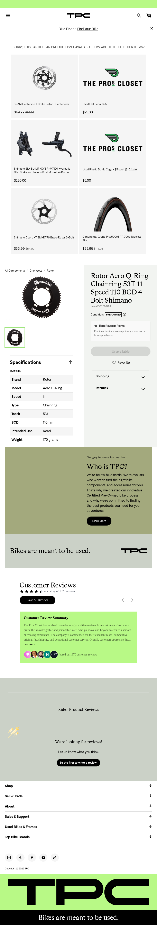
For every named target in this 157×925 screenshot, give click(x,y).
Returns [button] (102, 388)
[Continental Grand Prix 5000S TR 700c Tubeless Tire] (113, 211)
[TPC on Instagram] (9, 857)
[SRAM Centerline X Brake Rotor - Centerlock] (44, 78)
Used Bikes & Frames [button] (21, 827)
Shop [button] (9, 786)
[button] (151, 28)
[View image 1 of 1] (15, 337)
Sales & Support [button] (17, 816)
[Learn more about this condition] (124, 315)
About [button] (10, 806)
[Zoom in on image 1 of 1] (41, 297)
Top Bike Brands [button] (17, 837)
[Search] (139, 15)
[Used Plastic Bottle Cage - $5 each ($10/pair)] (113, 143)
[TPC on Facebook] (32, 857)
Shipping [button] (102, 376)
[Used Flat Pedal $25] (113, 78)
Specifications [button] (25, 362)
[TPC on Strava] (20, 857)
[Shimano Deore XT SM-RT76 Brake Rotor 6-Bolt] (44, 211)
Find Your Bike (87, 29)
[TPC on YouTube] (43, 857)
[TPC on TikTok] (55, 857)
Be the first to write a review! (78, 762)
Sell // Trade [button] (14, 796)
